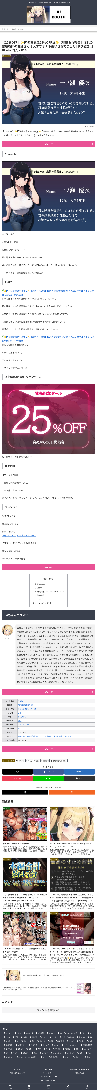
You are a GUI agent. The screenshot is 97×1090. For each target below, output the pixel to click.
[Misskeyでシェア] (80, 789)
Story (39, 587)
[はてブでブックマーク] (37, 796)
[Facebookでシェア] (16, 796)
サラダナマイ (23, 716)
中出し (61, 736)
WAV (19, 728)
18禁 (19, 720)
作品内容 (40, 595)
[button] (79, 778)
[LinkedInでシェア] (48, 802)
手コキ (56, 736)
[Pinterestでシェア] (26, 802)
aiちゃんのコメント (43, 603)
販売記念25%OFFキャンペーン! (50, 591)
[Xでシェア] (16, 789)
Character (41, 583)
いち (19, 713)
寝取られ (50, 736)
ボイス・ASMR (23, 724)
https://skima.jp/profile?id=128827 (19, 535)
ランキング (17, 1069)
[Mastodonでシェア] (37, 789)
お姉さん (26, 736)
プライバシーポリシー (48, 1076)
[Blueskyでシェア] (59, 789)
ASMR (20, 736)
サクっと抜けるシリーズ (27, 709)
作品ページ (48, 144)
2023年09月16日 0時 (25, 705)
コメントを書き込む (48, 1010)
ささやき (67, 736)
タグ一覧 (48, 1069)
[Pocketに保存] (59, 796)
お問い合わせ (80, 1073)
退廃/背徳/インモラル (38, 736)
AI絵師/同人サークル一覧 (79, 1069)
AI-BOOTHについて (17, 1073)
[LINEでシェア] (80, 796)
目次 (45, 578)
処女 (37, 761)
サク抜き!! (21, 701)
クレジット (41, 599)
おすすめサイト (48, 1073)
